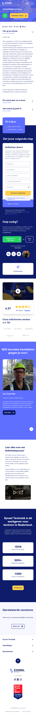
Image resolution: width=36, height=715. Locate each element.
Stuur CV (29, 239)
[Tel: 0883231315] (8, 254)
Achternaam (10, 169)
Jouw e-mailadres (12, 175)
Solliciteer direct (17, 16)
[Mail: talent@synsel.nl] (19, 254)
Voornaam (10, 164)
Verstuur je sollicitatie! (18, 193)
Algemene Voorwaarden (12, 711)
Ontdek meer (18, 588)
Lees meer (7, 412)
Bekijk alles (16, 626)
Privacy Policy (26, 711)
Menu (27, 3)
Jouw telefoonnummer (14, 181)
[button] (18, 291)
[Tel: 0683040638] (13, 254)
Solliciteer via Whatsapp (10, 239)
